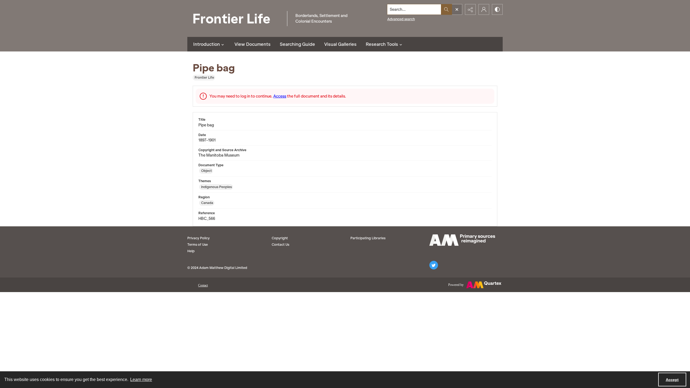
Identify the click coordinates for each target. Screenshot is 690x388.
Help (191, 251)
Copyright (280, 238)
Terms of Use (197, 244)
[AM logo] (462, 240)
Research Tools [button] (382, 44)
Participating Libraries (367, 238)
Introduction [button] (206, 44)
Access (279, 96)
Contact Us (280, 244)
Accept (672, 379)
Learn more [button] (141, 379)
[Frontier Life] (236, 18)
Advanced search (401, 19)
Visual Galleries (340, 44)
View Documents (252, 44)
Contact (203, 285)
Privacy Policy (198, 238)
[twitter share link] (433, 265)
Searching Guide (297, 44)
